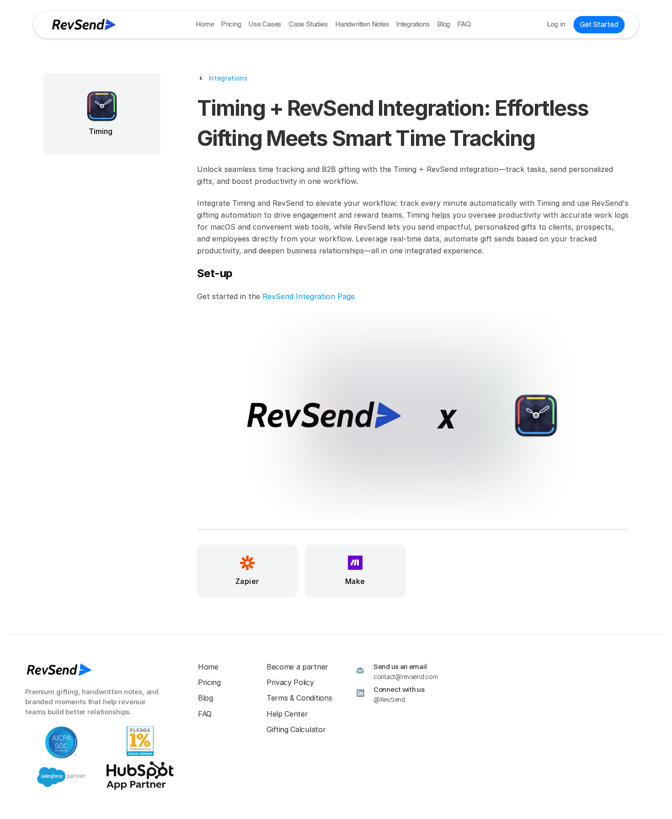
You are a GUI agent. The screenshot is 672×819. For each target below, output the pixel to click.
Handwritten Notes (362, 24)
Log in (556, 24)
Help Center (287, 713)
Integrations (413, 24)
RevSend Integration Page (308, 296)
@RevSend (389, 700)
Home (204, 24)
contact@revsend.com (405, 677)
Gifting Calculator (296, 729)
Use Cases (264, 24)
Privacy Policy (290, 682)
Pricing (231, 24)
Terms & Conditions (299, 697)
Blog (443, 24)
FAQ (463, 24)
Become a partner (297, 666)
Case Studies (308, 24)
